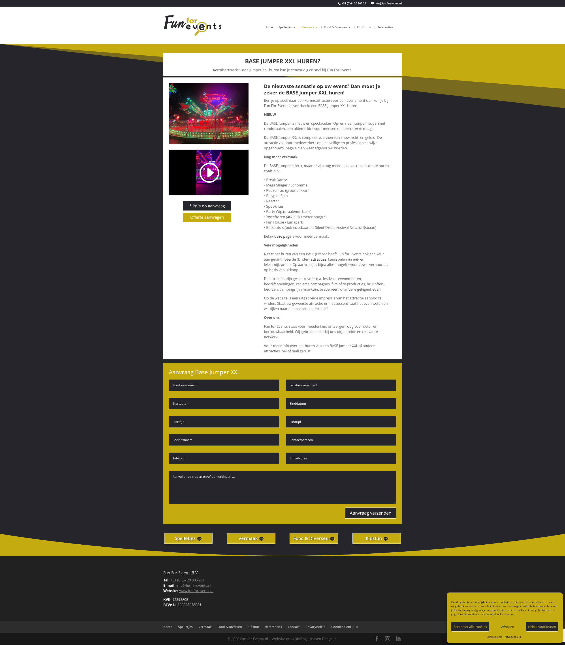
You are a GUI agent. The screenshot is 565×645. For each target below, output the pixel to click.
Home (269, 27)
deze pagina (284, 236)
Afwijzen (507, 626)
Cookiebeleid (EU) (344, 627)
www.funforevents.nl (196, 590)
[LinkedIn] (398, 639)
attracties (318, 259)
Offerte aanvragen (207, 217)
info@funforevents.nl (193, 585)
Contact (294, 627)
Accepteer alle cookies (470, 626)
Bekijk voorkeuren (542, 626)
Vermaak (308, 27)
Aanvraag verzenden (370, 513)
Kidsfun (362, 27)
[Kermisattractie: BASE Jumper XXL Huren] (209, 143)
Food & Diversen (335, 27)
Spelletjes (285, 27)
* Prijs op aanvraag (207, 206)
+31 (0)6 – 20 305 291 (187, 580)
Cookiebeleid (494, 637)
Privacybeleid (513, 637)
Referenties (385, 27)
